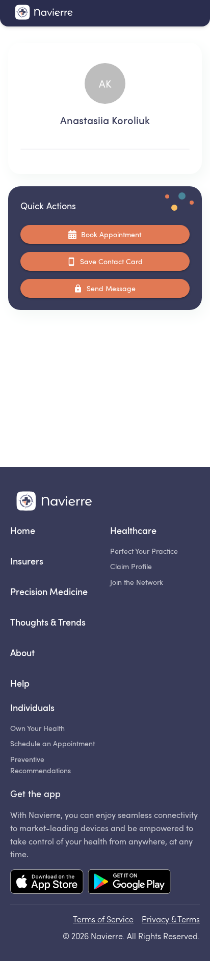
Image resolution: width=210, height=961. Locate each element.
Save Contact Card (111, 261)
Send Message (111, 288)
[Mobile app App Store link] (47, 882)
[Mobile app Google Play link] (129, 882)
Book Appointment (111, 234)
